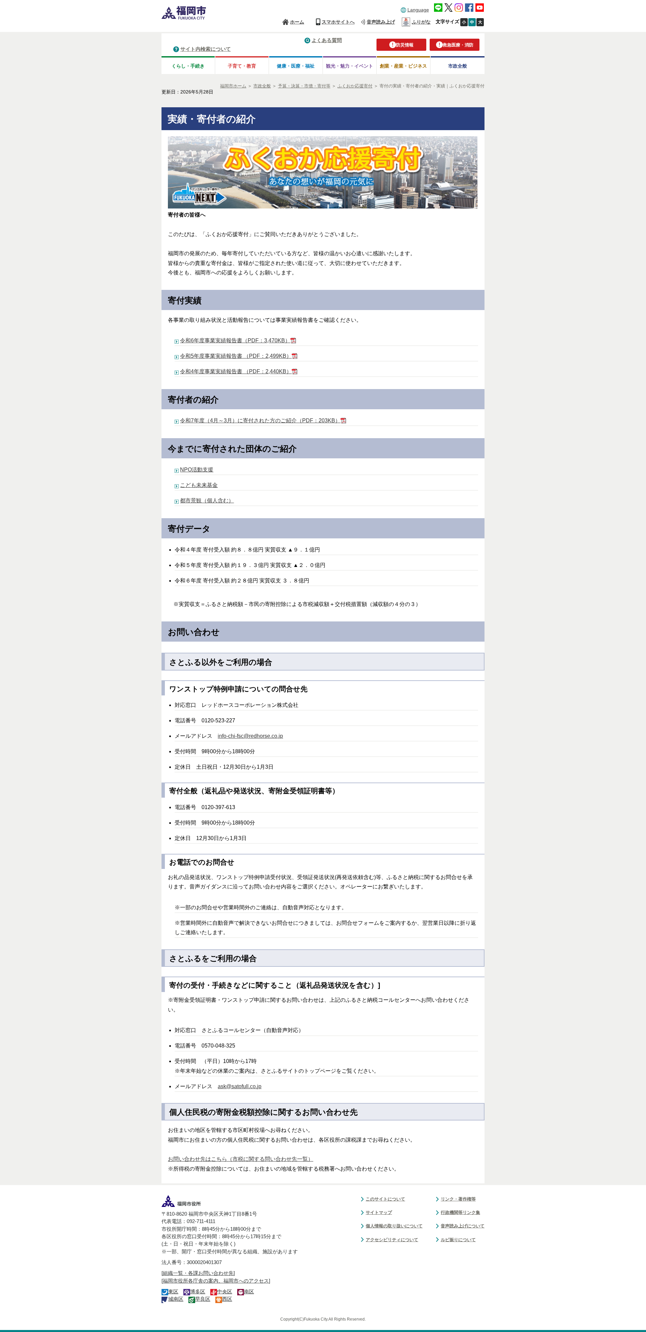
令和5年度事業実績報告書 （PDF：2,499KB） (236, 356)
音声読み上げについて (463, 1225)
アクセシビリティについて (392, 1239)
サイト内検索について (205, 49)
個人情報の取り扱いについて (394, 1225)
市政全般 (457, 66)
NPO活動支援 (196, 469)
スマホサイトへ (338, 22)
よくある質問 (327, 40)
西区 (227, 1299)
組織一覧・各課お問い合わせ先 (198, 1273)
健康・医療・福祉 (296, 66)
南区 (249, 1291)
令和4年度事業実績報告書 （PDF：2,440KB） (236, 371)
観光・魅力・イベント (349, 66)
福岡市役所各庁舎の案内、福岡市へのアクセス (216, 1281)
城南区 (175, 1299)
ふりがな (421, 22)
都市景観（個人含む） (207, 500)
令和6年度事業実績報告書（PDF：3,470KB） (235, 340)
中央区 (224, 1291)
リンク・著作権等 (458, 1199)
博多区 (197, 1291)
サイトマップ (379, 1212)
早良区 (202, 1299)
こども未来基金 (199, 485)
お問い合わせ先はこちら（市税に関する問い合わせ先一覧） (240, 1159)
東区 (173, 1291)
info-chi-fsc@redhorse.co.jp (250, 736)
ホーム (297, 22)
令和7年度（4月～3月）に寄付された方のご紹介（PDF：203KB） (260, 420)
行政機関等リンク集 (460, 1212)
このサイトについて (385, 1199)
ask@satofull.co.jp (239, 1086)
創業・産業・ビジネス (403, 66)
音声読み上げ (381, 22)
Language (418, 9)
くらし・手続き (188, 66)
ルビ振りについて (458, 1239)
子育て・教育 (242, 66)
